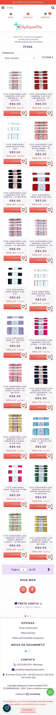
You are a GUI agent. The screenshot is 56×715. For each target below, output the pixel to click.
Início (16, 37)
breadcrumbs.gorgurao (34, 37)
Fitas (21, 37)
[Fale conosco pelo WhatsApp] (50, 692)
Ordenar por (8, 52)
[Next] (48, 569)
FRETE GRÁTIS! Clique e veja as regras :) (28, 2)
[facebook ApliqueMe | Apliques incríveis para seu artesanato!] (32, 589)
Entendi (28, 710)
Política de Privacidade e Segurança (28, 638)
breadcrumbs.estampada (28, 39)
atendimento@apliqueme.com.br (29, 669)
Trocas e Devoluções (28, 628)
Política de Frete (28, 633)
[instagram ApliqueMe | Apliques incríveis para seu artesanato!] (23, 589)
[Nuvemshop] (28, 695)
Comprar (15, 113)
